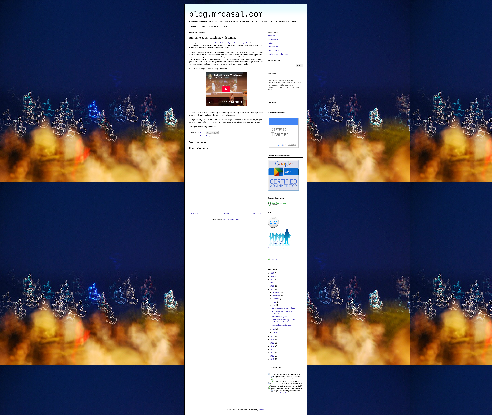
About (202, 26)
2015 (272, 343)
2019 (272, 286)
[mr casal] (273, 227)
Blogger (261, 410)
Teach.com (274, 259)
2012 (272, 353)
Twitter (270, 43)
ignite (197, 136)
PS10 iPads (213, 26)
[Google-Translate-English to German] (285, 379)
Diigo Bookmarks (274, 50)
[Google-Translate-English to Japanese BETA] (285, 383)
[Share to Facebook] (215, 132)
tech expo (207, 136)
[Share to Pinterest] (217, 132)
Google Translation (286, 393)
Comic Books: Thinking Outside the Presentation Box (283, 321)
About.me (271, 36)
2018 (272, 289)
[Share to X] (212, 132)
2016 (272, 340)
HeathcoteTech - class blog (278, 54)
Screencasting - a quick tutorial (283, 308)
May (274, 305)
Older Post (257, 214)
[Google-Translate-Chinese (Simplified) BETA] (285, 374)
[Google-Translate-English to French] (285, 377)
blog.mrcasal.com (226, 14)
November (277, 295)
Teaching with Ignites (280, 317)
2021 (272, 280)
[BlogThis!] (210, 132)
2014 (272, 346)
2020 (272, 283)
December (277, 292)
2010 (272, 359)
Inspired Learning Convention (282, 325)
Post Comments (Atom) (231, 219)
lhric (201, 136)
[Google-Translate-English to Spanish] (285, 391)
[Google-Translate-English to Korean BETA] (285, 386)
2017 (272, 336)
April (274, 329)
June (275, 302)
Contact (225, 26)
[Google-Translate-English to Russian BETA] (285, 388)
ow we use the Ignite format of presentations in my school (227, 43)
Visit (277, 248)
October (276, 299)
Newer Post (195, 214)
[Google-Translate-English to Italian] (285, 381)
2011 (272, 356)
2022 (272, 276)
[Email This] (207, 132)
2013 (272, 349)
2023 (272, 273)
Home (193, 26)
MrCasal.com (273, 39)
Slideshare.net (273, 47)
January (276, 332)
